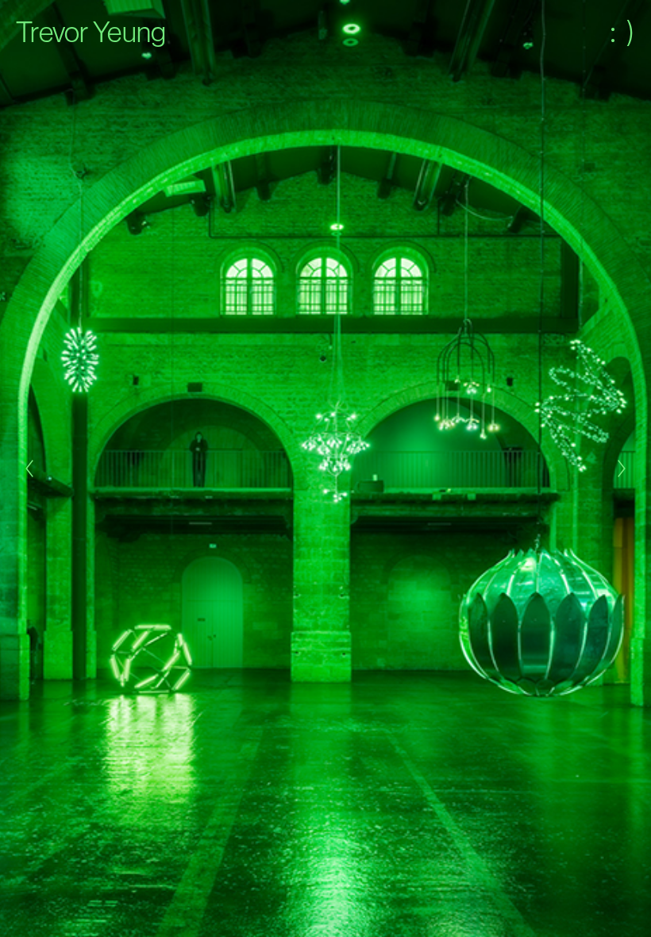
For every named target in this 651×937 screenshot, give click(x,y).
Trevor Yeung (91, 31)
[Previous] (29, 468)
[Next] (621, 468)
